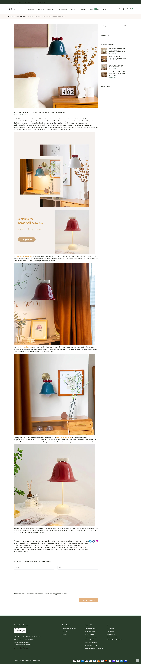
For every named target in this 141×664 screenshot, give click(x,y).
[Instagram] (24, 648)
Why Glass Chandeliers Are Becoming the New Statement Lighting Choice (117, 50)
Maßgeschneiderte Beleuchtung (94, 648)
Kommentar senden (89, 600)
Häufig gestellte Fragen (69, 628)
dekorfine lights (29, 547)
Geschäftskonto (111, 634)
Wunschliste (110, 628)
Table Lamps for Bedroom (45, 549)
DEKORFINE (18, 547)
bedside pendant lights (37, 543)
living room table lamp (69, 547)
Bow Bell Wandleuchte (24, 347)
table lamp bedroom (29, 549)
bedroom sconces (62, 541)
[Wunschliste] (127, 9)
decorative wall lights (74, 545)
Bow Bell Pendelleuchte (24, 256)
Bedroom (34, 541)
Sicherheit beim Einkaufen (114, 640)
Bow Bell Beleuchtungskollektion (54, 123)
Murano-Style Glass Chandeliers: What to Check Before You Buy (117, 58)
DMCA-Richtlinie (89, 640)
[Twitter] (14, 648)
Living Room (56, 547)
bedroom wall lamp (75, 541)
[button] (119, 9)
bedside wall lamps (53, 543)
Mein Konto (110, 631)
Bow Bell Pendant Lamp (69, 543)
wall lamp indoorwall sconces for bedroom (70, 549)
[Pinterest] (21, 648)
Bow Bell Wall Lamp (25, 545)
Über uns (64, 631)
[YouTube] (27, 648)
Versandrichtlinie (89, 634)
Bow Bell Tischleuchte (63, 437)
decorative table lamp (41, 545)
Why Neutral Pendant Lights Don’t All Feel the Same (117, 65)
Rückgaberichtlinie (90, 631)
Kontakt (64, 634)
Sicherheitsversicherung (91, 645)
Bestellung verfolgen (113, 637)
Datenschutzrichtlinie (91, 628)
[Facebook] (18, 648)
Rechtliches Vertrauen (91, 642)
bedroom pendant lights (47, 541)
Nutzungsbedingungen (91, 637)
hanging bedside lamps (43, 547)
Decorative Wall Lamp (57, 545)
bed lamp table (25, 541)
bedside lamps (23, 543)
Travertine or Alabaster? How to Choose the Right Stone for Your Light (118, 73)
